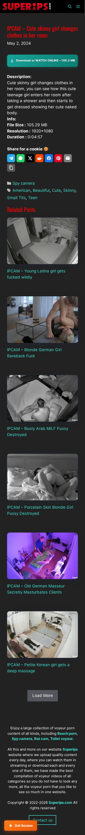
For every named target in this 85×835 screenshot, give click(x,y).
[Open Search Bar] (69, 6)
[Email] (68, 158)
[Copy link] (11, 168)
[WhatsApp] (21, 158)
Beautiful (41, 190)
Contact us (42, 820)
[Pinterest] (58, 158)
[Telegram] (11, 158)
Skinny (69, 190)
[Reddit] (39, 158)
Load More (42, 695)
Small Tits (16, 197)
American (21, 190)
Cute (56, 190)
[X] (30, 158)
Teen (33, 197)
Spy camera (24, 183)
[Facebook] (49, 158)
